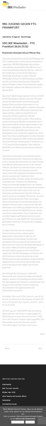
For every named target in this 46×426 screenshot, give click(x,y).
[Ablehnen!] (43, 416)
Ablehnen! (30, 422)
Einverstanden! (17, 422)
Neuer (7, 348)
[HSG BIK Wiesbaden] (14, 5)
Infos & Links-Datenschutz (25, 419)
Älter (40, 348)
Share (42, 334)
